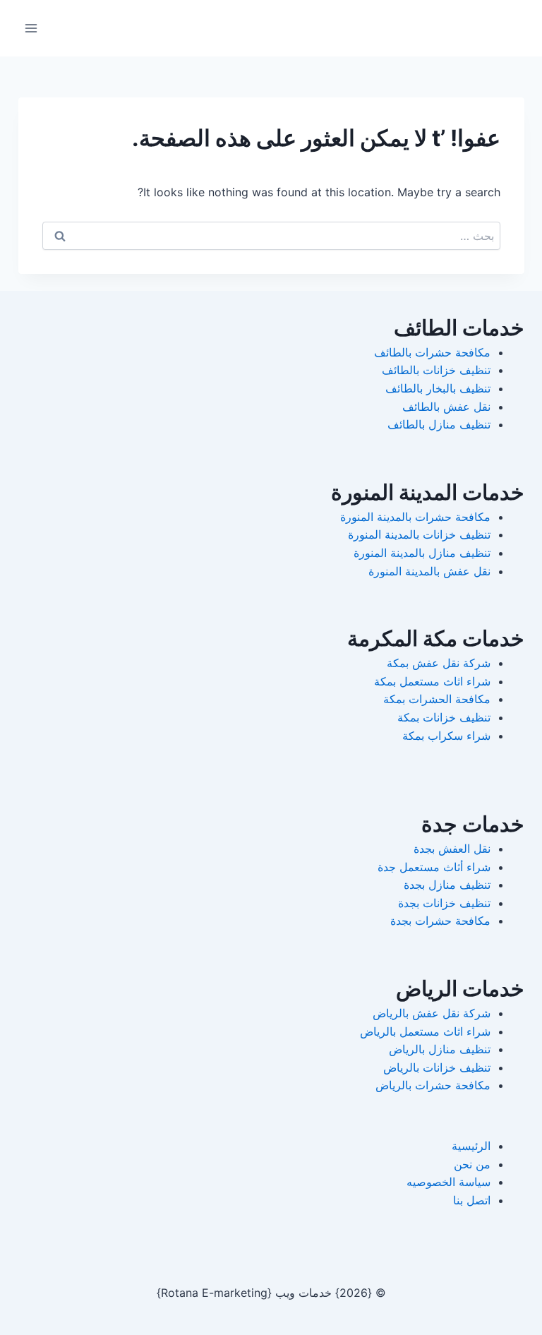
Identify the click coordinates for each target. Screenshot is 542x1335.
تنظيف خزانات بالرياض (436, 1067)
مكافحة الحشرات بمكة (436, 699)
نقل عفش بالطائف (446, 407)
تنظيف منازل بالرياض (439, 1049)
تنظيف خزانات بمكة (443, 717)
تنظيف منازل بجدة (447, 885)
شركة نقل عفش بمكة (438, 663)
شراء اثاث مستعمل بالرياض (425, 1031)
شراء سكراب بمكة (446, 736)
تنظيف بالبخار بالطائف (437, 388)
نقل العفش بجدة (452, 849)
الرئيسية (471, 1146)
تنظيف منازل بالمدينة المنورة (422, 553)
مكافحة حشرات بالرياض (432, 1085)
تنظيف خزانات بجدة (444, 903)
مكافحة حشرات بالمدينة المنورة (415, 517)
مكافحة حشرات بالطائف (432, 352)
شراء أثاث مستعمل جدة (434, 867)
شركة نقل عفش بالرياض (431, 1013)
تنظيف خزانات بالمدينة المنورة (419, 534)
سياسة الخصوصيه (448, 1182)
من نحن (472, 1164)
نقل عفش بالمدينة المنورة (429, 571)
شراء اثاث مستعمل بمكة (432, 681)
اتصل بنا (471, 1200)
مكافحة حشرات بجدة (440, 921)
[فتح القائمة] (31, 28)
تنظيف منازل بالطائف (438, 424)
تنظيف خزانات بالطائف (436, 370)
